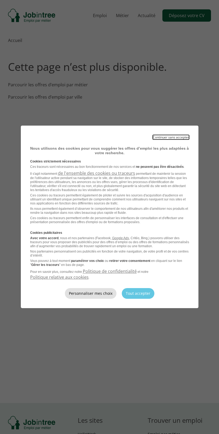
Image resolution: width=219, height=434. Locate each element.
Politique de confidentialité (110, 271)
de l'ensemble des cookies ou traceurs (96, 173)
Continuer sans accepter (171, 137)
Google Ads (120, 238)
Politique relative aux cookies (59, 277)
